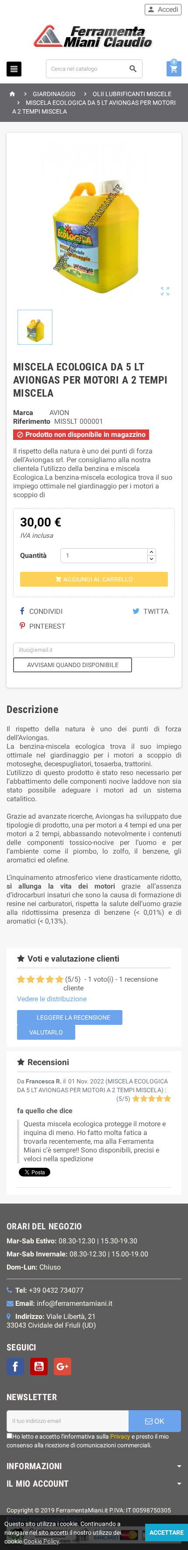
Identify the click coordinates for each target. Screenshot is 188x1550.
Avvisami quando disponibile (72, 664)
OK (158, 1421)
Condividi (45, 611)
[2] (31, 979)
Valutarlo (46, 1032)
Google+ (62, 1366)
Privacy (120, 1436)
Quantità (33, 555)
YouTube (39, 1366)
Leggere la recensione (72, 1017)
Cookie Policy (41, 1541)
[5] (59, 979)
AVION (59, 412)
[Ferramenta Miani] (94, 38)
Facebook (15, 1366)
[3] (40, 979)
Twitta (155, 611)
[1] (21, 979)
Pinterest (47, 626)
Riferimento (31, 421)
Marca (23, 412)
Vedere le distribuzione (52, 999)
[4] (50, 979)
